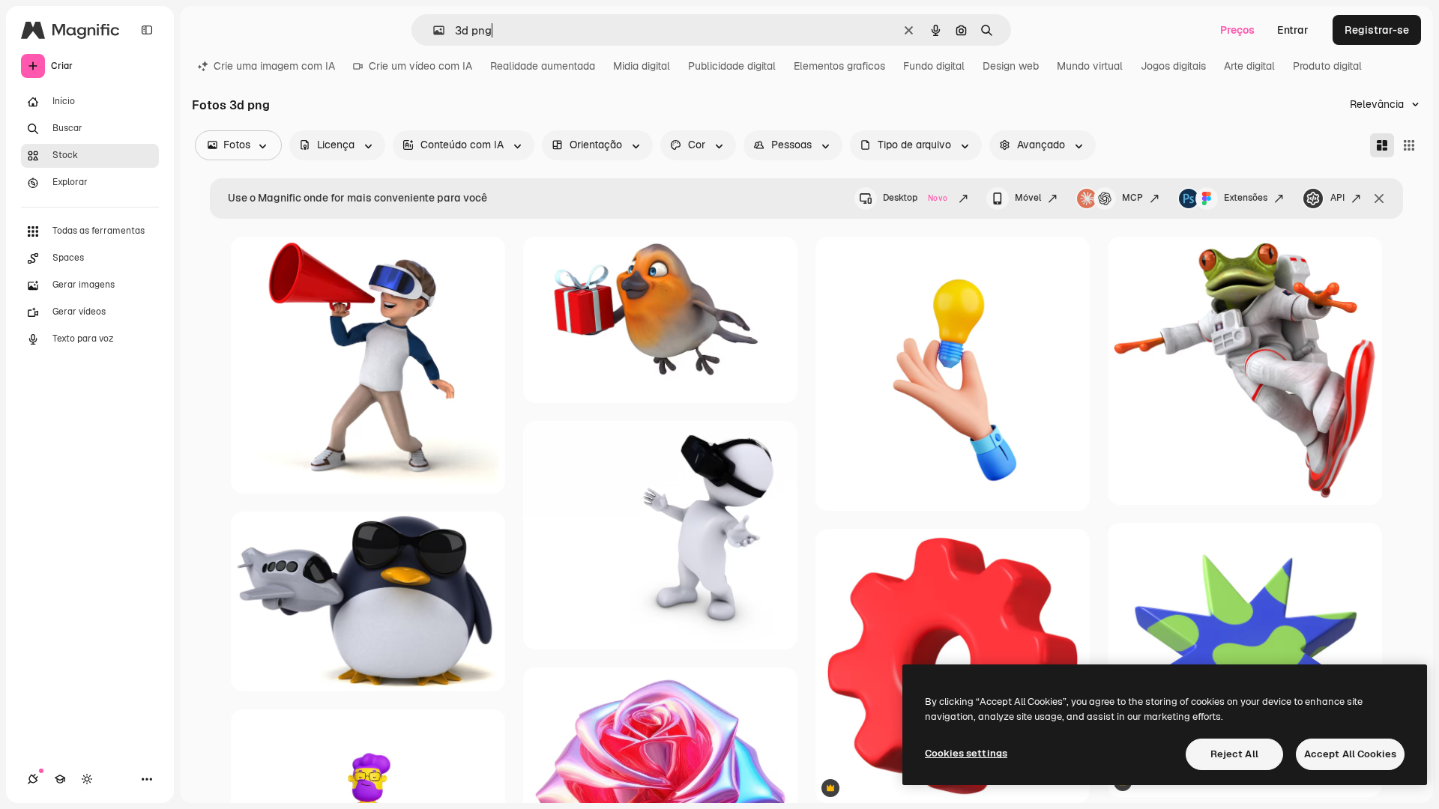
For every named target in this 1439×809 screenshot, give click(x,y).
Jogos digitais (1173, 66)
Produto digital (1327, 66)
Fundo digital (934, 66)
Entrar (1293, 30)
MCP (1132, 198)
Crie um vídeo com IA (420, 66)
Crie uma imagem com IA (274, 66)
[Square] (1409, 145)
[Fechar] (1379, 198)
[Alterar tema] (87, 779)
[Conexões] (33, 779)
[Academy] (60, 779)
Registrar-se (1377, 30)
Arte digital (1249, 66)
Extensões (1245, 198)
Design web (1011, 66)
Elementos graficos (839, 66)
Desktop (915, 198)
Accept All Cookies (1350, 754)
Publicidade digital (732, 66)
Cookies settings (966, 753)
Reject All (1234, 754)
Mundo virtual (1090, 66)
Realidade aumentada (542, 66)
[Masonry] (1382, 145)
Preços (1237, 30)
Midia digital (641, 66)
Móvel (1028, 198)
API (1337, 198)
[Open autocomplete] (432, 30)
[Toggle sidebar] (147, 30)
